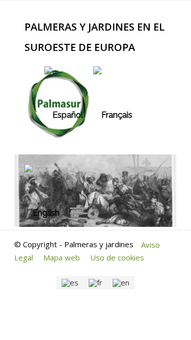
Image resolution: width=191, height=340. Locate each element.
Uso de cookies (117, 257)
